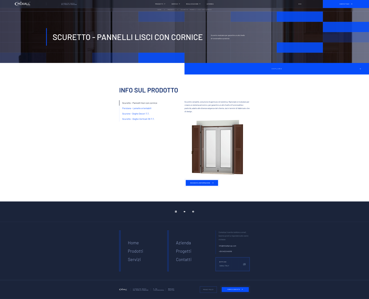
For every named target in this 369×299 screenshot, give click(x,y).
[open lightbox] (217, 147)
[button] (160, 4)
